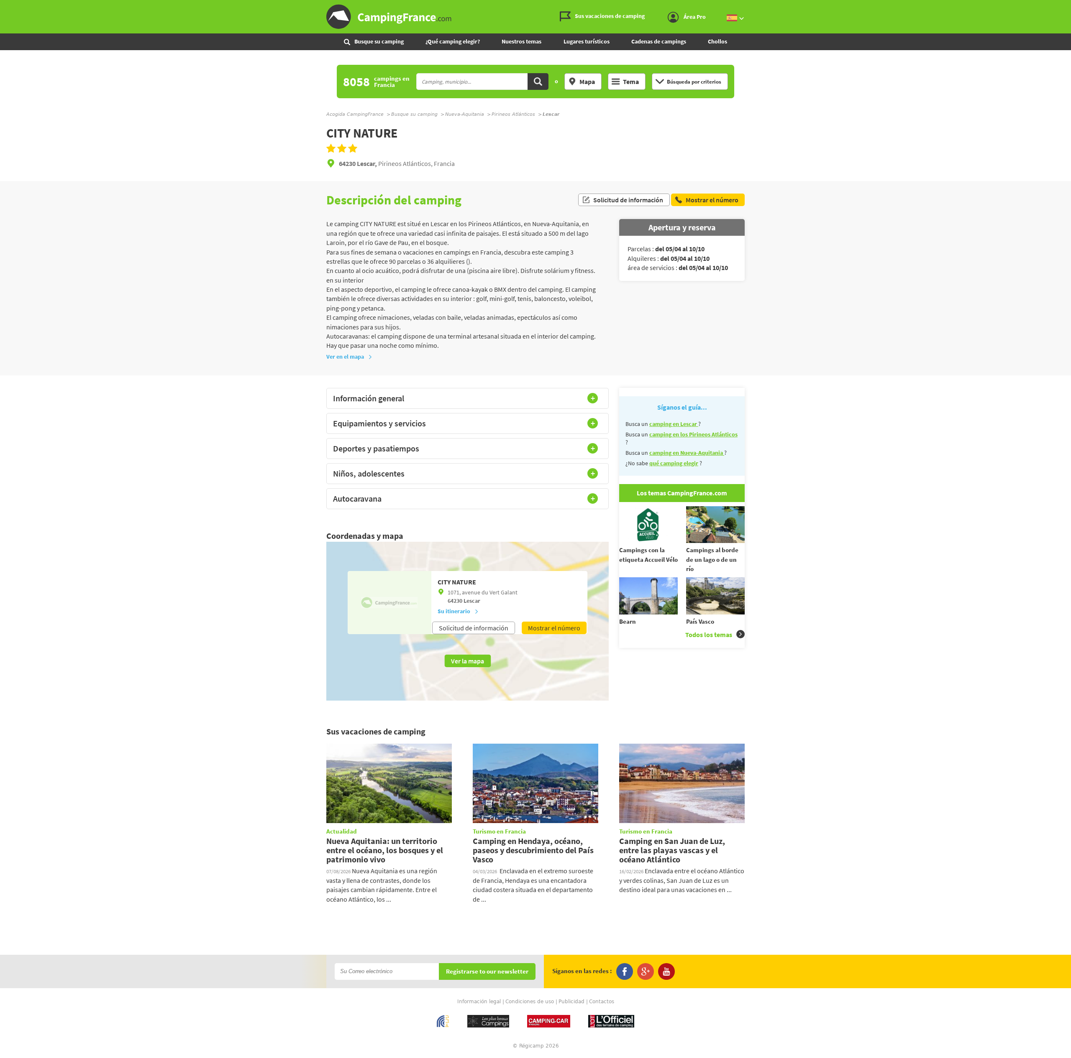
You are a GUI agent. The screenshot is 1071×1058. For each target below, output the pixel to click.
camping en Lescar (673, 424)
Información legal (479, 1001)
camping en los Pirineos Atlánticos (693, 434)
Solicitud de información (628, 200)
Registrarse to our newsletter (487, 971)
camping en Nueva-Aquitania (686, 452)
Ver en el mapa (345, 356)
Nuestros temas (521, 41)
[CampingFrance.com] (535, 16)
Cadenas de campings (658, 41)
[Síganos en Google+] (645, 971)
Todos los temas (708, 634)
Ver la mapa (467, 661)
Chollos (717, 41)
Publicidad (571, 1001)
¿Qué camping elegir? (452, 41)
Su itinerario (454, 611)
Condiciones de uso (529, 1001)
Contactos (601, 1001)
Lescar (472, 600)
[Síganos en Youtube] (666, 971)
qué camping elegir (673, 463)
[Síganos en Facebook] (624, 971)
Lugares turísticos (587, 41)
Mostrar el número (554, 628)
